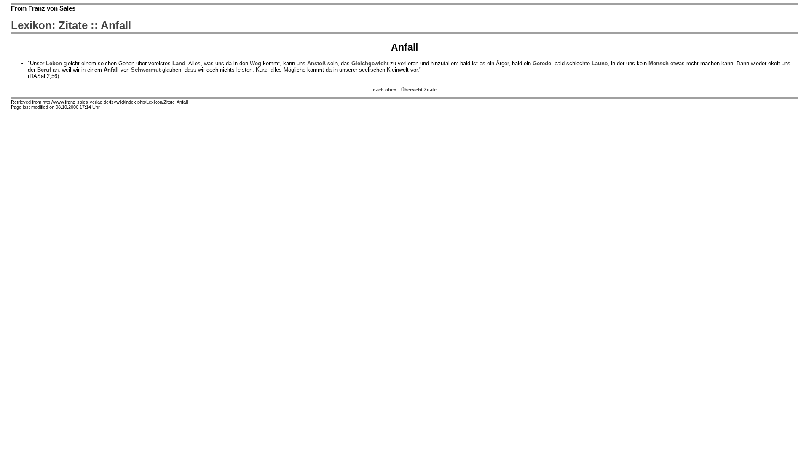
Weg (255, 63)
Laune (600, 63)
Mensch (658, 63)
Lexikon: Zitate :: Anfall (71, 25)
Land (178, 63)
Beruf (44, 70)
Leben (54, 63)
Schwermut (146, 70)
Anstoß (316, 63)
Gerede (542, 63)
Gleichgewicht (369, 63)
